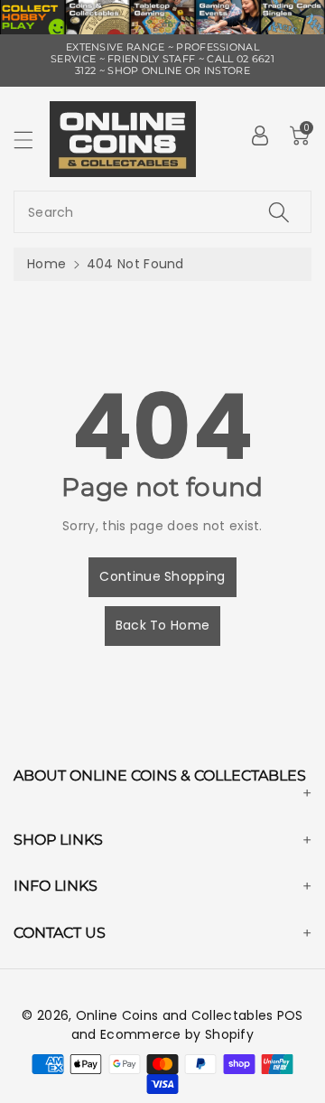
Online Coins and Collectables (175, 1015)
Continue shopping (162, 576)
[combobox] (162, 212)
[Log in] (260, 135)
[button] (32, 139)
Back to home (163, 625)
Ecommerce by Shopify (177, 1034)
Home (46, 264)
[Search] (279, 212)
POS (290, 1015)
